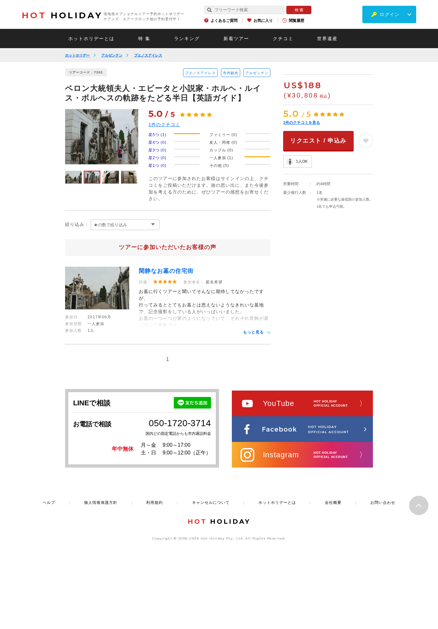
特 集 (144, 38)
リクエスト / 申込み (318, 140)
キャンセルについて (211, 502)
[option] (101, 136)
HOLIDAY (62, 15)
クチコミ (283, 38)
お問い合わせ (382, 502)
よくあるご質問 (224, 20)
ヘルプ (49, 502)
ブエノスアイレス (148, 55)
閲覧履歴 (296, 20)
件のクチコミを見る (301, 122)
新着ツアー (236, 38)
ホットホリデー (77, 55)
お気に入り (263, 20)
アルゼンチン (111, 55)
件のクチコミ (164, 124)
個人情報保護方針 (100, 502)
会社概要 (333, 502)
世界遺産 (327, 38)
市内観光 (230, 73)
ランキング (187, 38)
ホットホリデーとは (91, 38)
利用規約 (154, 502)
